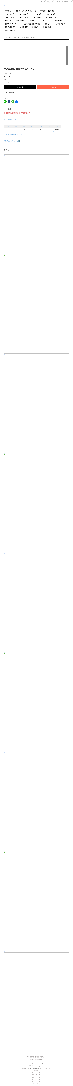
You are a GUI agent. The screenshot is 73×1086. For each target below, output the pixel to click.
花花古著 (8, 11)
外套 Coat (8, 21)
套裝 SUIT (33, 21)
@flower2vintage (39, 1063)
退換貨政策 (24, 27)
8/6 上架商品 (37, 14)
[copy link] (16, 101)
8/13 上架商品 (23, 14)
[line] (5, 101)
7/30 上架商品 (50, 14)
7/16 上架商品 (23, 17)
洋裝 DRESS (20, 21)
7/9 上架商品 (37, 17)
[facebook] (9, 101)
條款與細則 (47, 27)
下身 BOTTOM (57, 21)
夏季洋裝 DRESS (29, 37)
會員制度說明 (60, 24)
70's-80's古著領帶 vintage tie (25, 11)
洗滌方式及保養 (10, 27)
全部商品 (8, 37)
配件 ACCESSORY (10, 24)
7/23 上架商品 (9, 17)
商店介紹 (48, 24)
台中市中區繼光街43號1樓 (34, 1068)
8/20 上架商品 (9, 14)
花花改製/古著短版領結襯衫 (31, 24)
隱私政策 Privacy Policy (13, 30)
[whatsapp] (12, 101)
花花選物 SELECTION (47, 11)
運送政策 (35, 27)
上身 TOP (44, 21)
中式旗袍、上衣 (51, 17)
